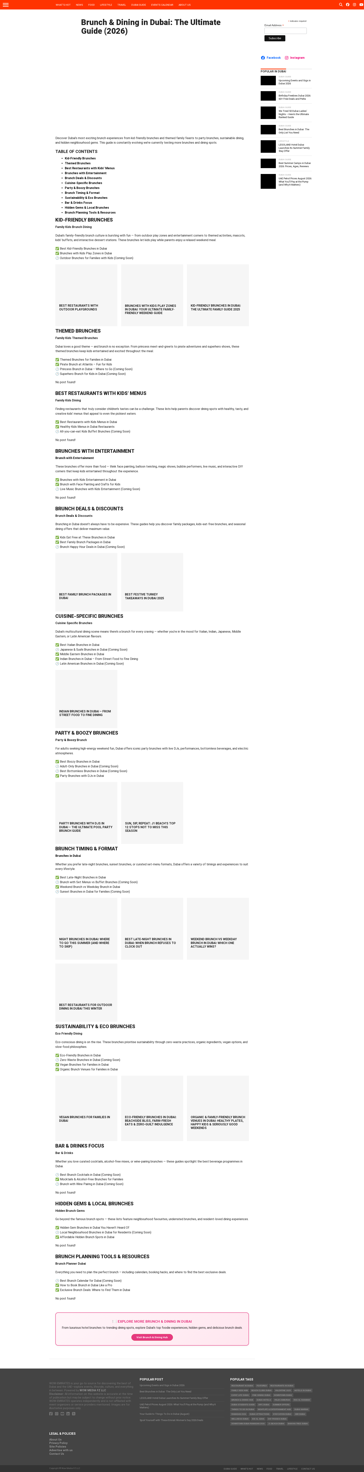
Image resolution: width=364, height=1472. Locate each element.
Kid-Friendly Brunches (80, 158)
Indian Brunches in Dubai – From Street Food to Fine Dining (85, 713)
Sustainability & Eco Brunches (86, 198)
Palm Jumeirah (282, 1400)
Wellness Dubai (240, 1419)
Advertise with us (61, 1450)
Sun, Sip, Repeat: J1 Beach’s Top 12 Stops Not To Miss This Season (150, 827)
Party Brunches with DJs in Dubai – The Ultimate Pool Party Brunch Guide (85, 827)
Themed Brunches (78, 163)
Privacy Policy (58, 1443)
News (79, 4)
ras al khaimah (302, 1400)
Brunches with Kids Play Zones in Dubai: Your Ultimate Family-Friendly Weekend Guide (150, 309)
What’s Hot (63, 4)
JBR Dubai (300, 1414)
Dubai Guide (138, 4)
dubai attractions (259, 1414)
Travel (121, 4)
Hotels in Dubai (302, 1390)
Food (91, 4)
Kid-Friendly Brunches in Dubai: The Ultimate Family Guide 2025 (216, 307)
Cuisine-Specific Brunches (83, 183)
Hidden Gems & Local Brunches (87, 207)
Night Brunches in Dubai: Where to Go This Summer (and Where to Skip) (84, 942)
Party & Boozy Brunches (82, 188)
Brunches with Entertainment (86, 173)
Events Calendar (162, 4)
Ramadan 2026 (238, 1414)
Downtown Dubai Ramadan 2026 (248, 1424)
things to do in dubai (242, 1409)
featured (262, 1386)
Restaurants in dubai (281, 1386)
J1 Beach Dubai (276, 1424)
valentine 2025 (283, 1390)
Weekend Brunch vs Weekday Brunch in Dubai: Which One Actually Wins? (214, 942)
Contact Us (56, 1454)
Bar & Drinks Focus (78, 202)
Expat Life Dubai (240, 1395)
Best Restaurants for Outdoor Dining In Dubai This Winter (85, 1006)
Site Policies (57, 1446)
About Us (185, 4)
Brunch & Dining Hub (242, 1400)
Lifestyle (106, 4)
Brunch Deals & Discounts (83, 178)
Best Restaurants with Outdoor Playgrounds (78, 307)
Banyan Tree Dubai (298, 1424)
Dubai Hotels (264, 1400)
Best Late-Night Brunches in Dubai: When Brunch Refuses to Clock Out (150, 942)
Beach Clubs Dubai (261, 1390)
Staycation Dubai (282, 1414)
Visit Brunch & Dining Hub (152, 1337)
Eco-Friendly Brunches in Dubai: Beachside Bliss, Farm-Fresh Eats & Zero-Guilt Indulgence (150, 1120)
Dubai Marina (301, 1409)
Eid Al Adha (258, 1419)
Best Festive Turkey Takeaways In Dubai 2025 (144, 596)
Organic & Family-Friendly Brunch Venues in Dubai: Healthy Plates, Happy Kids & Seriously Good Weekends (218, 1122)
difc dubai (263, 1405)
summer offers (281, 1405)
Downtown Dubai (283, 1395)
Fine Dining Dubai (261, 1395)
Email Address (274, 25)
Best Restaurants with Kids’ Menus (90, 168)
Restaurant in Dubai (242, 1386)
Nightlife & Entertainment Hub (274, 1409)
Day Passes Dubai (277, 1419)
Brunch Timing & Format (82, 193)
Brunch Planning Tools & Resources (90, 212)
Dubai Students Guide (243, 1405)
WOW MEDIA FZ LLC (93, 1390)
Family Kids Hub (239, 1390)
